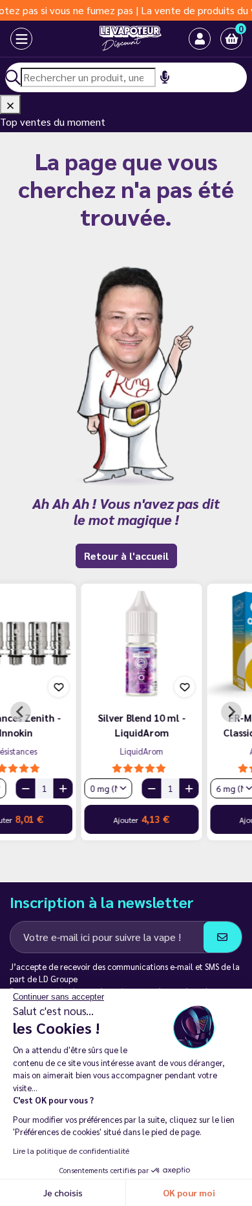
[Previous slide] (20, 712)
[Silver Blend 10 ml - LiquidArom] (63, 644)
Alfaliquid (189, 751)
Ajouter (63, 819)
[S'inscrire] (223, 937)
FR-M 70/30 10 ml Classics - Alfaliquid (189, 724)
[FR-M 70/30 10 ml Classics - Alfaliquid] (189, 644)
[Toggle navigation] (10, 39)
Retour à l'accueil (126, 555)
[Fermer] (10, 104)
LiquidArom (63, 751)
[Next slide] (231, 712)
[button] (231, 39)
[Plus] (110, 788)
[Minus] (73, 788)
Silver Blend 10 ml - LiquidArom (63, 724)
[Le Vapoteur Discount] (115, 39)
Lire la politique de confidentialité (71, 1150)
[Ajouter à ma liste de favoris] (106, 687)
